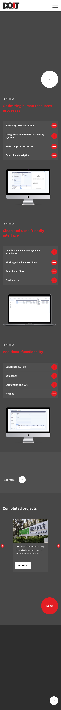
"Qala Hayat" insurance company (30, 546)
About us (7, 661)
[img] (11, 5)
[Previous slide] (2, 546)
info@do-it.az (9, 643)
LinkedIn (7, 690)
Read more (9, 479)
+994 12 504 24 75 (13, 647)
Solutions (7, 665)
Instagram (8, 683)
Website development (13, 702)
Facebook (8, 687)
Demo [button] (49, 605)
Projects (25, 661)
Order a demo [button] (28, 665)
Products (7, 669)
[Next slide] (58, 546)
